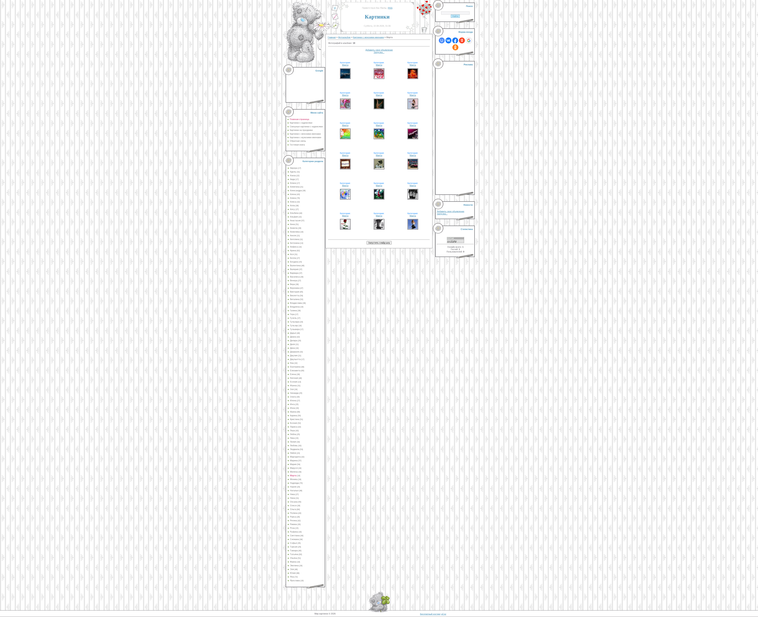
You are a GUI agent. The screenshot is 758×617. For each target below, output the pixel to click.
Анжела (293, 228)
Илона (293, 400)
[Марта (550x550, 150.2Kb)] (379, 168)
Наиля (293, 487)
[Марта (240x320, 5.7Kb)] (379, 138)
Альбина (294, 213)
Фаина (293, 562)
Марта (293, 475)
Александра (296, 190)
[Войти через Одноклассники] (455, 47)
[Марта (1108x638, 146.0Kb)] (412, 168)
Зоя (292, 389)
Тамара (294, 550)
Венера (293, 280)
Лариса (293, 427)
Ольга (293, 509)
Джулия (293, 355)
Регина (293, 520)
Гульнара (294, 322)
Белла (293, 258)
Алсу (292, 209)
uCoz (443, 614)
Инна (292, 408)
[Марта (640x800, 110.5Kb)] (345, 228)
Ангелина (294, 239)
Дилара (293, 340)
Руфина (294, 532)
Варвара (294, 273)
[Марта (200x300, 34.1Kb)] (412, 198)
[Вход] (335, 28)
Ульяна (293, 558)
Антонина (294, 243)
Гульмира (295, 329)
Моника (293, 479)
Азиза (293, 175)
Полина (293, 513)
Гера (292, 314)
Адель (293, 172)
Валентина (295, 265)
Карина (293, 415)
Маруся (294, 468)
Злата (293, 397)
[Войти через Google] (469, 40)
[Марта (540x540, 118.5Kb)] (412, 138)
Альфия (294, 217)
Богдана (294, 262)
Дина (292, 348)
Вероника (294, 288)
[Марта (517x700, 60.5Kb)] (379, 108)
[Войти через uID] (442, 40)
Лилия (293, 442)
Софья (293, 543)
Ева (292, 363)
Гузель (293, 318)
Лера (292, 430)
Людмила (294, 449)
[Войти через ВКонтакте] (448, 40)
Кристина (294, 419)
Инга (292, 404)
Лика (292, 438)
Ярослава (295, 580)
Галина (293, 310)
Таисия (293, 547)
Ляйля (293, 453)
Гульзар (294, 325)
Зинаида (294, 393)
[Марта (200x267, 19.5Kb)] (379, 228)
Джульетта (295, 359)
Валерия (294, 269)
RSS (390, 8)
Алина (293, 198)
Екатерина (295, 367)
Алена (293, 194)
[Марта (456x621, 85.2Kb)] (412, 228)
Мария (293, 464)
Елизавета (295, 370)
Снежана (294, 539)
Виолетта (294, 295)
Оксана (293, 502)
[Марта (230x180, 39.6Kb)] (345, 138)
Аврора (293, 168)
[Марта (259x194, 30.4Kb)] (345, 198)
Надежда (294, 483)
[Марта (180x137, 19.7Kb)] (345, 77)
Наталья (294, 490)
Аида (292, 179)
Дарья (293, 333)
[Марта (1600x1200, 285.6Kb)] (379, 77)
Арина (293, 250)
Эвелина (294, 565)
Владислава (296, 303)
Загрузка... (379, 52)
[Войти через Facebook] (455, 40)
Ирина (293, 412)
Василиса (295, 277)
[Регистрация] (335, 19)
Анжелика (295, 232)
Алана (293, 183)
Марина (294, 460)
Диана (293, 337)
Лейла (293, 434)
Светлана (295, 535)
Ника (292, 494)
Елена (293, 374)
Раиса (293, 517)
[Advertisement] (306, 85)
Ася (292, 254)
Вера (292, 284)
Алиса (293, 202)
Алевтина (294, 187)
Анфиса (294, 247)
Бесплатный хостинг (430, 614)
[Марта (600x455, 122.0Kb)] (345, 108)
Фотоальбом (344, 37)
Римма (293, 524)
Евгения (294, 378)
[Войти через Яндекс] (462, 40)
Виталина (294, 299)
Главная (332, 37)
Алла (292, 205)
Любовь (294, 445)
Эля (292, 569)
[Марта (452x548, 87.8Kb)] (379, 198)
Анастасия (295, 220)
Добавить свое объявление (379, 50)
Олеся (293, 505)
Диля (292, 344)
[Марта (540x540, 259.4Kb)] (345, 168)
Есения (293, 382)
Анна (292, 224)
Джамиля (294, 352)
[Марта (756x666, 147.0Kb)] (412, 77)
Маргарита (295, 457)
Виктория (294, 292)
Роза (292, 528)
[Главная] (335, 10)
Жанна (293, 385)
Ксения (293, 423)
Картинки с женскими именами (368, 37)
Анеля (293, 235)
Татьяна (294, 554)
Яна (292, 577)
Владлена (295, 307)
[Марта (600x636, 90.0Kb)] (412, 108)
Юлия (293, 573)
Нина (292, 498)
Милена (294, 472)
